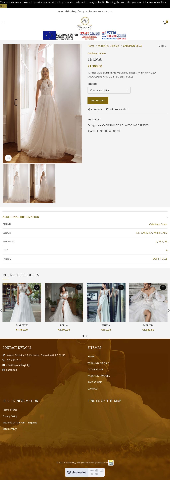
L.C (138, 232)
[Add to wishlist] (37, 287)
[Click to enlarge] (8, 158)
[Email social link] (106, 131)
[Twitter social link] (101, 131)
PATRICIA (148, 325)
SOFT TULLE (160, 258)
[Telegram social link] (114, 131)
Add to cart (98, 100)
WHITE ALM (161, 232)
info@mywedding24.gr (18, 365)
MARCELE (22, 325)
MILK (149, 232)
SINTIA (106, 325)
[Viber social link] (119, 131)
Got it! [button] (3, 6)
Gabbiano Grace (96, 53)
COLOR (91, 83)
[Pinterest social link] (110, 131)
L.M (143, 232)
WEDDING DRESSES (136, 125)
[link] (111, 462)
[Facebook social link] (97, 131)
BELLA (64, 325)
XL (166, 241)
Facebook (11, 369)
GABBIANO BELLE (112, 125)
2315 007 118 (13, 360)
